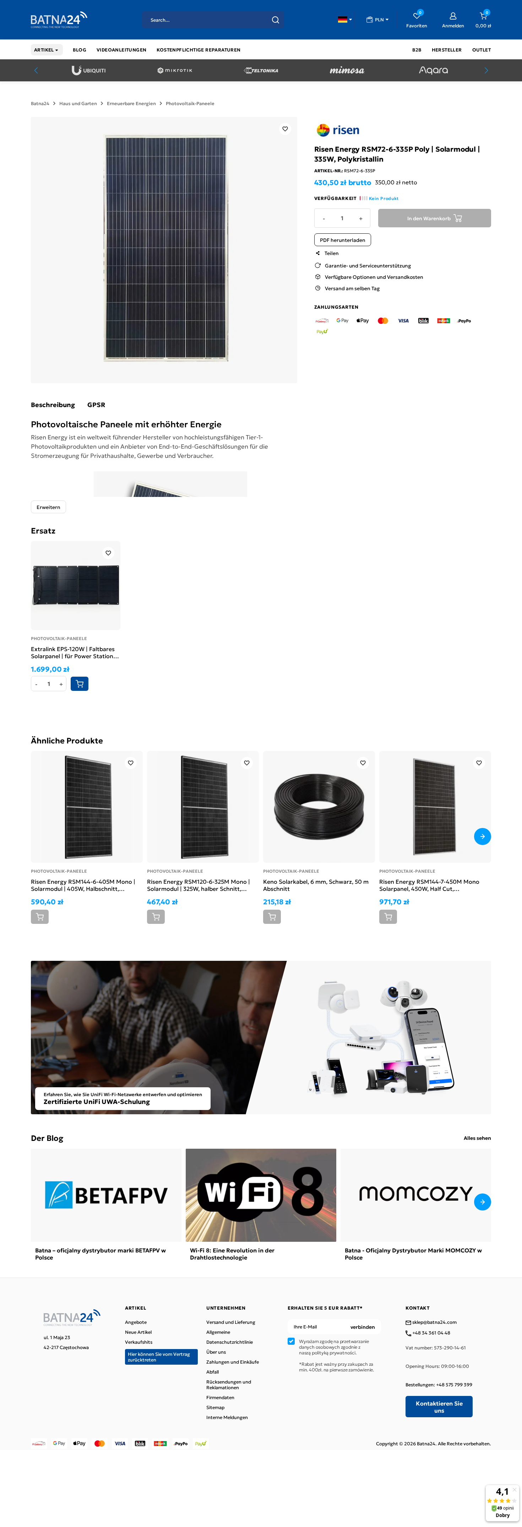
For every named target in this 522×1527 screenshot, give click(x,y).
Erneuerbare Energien (131, 103)
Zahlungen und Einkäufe (232, 1362)
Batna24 (40, 103)
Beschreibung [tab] (53, 404)
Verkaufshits (138, 1342)
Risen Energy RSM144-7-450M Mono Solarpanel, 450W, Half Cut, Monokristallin (429, 885)
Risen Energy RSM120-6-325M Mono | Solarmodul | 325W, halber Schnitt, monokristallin (198, 885)
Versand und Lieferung (230, 1322)
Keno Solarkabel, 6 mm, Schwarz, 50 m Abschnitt (316, 885)
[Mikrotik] (175, 70)
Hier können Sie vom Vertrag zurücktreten (159, 1356)
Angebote (136, 1322)
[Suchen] (275, 20)
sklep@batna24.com (434, 1322)
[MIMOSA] (347, 70)
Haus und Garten (78, 103)
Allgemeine (218, 1332)
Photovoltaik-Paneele (190, 103)
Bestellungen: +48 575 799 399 (439, 1384)
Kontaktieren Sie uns (439, 1406)
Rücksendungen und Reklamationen (228, 1384)
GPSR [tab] (96, 404)
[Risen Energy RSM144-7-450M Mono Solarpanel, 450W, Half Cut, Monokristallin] (435, 807)
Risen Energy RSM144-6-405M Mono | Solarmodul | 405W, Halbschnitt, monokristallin (83, 885)
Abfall (212, 1372)
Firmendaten (220, 1397)
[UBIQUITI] (88, 70)
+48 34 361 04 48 (430, 1333)
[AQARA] (433, 70)
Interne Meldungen (227, 1417)
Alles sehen (477, 1138)
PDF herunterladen (342, 240)
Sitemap (215, 1407)
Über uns (216, 1352)
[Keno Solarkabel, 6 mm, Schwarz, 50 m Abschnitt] (319, 807)
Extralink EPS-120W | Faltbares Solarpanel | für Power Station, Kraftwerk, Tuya (73, 652)
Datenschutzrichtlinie (229, 1342)
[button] (345, 19)
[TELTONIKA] (261, 70)
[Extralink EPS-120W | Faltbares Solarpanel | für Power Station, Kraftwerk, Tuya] (75, 585)
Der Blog (47, 1137)
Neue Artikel (138, 1332)
